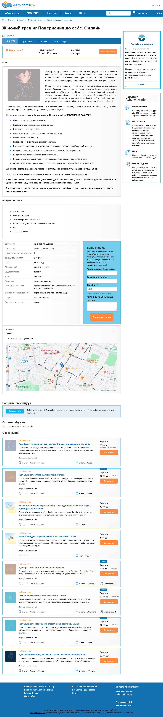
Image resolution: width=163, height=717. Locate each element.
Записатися (109, 452)
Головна (3, 20)
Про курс (10, 40)
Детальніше (141, 84)
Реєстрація (60, 41)
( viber (118, 694)
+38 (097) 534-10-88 (124, 691)
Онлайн (20, 20)
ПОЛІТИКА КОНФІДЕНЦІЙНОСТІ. (106, 710)
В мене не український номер (99, 293)
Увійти (158, 13)
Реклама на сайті (124, 702)
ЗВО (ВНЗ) (33, 13)
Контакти (43, 41)
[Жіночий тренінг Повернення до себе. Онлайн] (24, 85)
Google (114, 390)
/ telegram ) (127, 694)
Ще (81, 13)
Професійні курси (35, 20)
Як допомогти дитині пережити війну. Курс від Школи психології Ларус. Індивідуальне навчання (54, 507)
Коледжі (52, 13)
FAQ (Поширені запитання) (84, 686)
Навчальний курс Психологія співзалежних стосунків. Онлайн (49, 623)
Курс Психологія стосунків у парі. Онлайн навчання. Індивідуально (52, 654)
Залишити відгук (15, 411)
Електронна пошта (97, 276)
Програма (26, 41)
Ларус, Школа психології (142, 44)
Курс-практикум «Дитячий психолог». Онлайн (41, 567)
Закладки (142, 13)
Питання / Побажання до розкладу (100, 298)
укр (153, 5)
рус (158, 5)
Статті (75, 693)
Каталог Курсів (31, 693)
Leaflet (102, 390)
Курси (68, 13)
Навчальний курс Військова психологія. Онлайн (42, 595)
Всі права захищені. (37, 713)
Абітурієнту (12, 13)
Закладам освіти (123, 705)
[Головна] (21, 4)
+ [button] (9, 346)
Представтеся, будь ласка (101, 268)
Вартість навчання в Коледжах (38, 689)
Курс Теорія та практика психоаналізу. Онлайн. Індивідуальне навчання (54, 443)
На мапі (10, 329)
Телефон (92, 284)
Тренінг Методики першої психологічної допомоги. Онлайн (48, 536)
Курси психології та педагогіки (59, 20)
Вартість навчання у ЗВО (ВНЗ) (39, 686)
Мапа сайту (29, 696)
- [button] (9, 350)
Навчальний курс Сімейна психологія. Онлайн (42, 474)
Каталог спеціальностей (83, 689)
